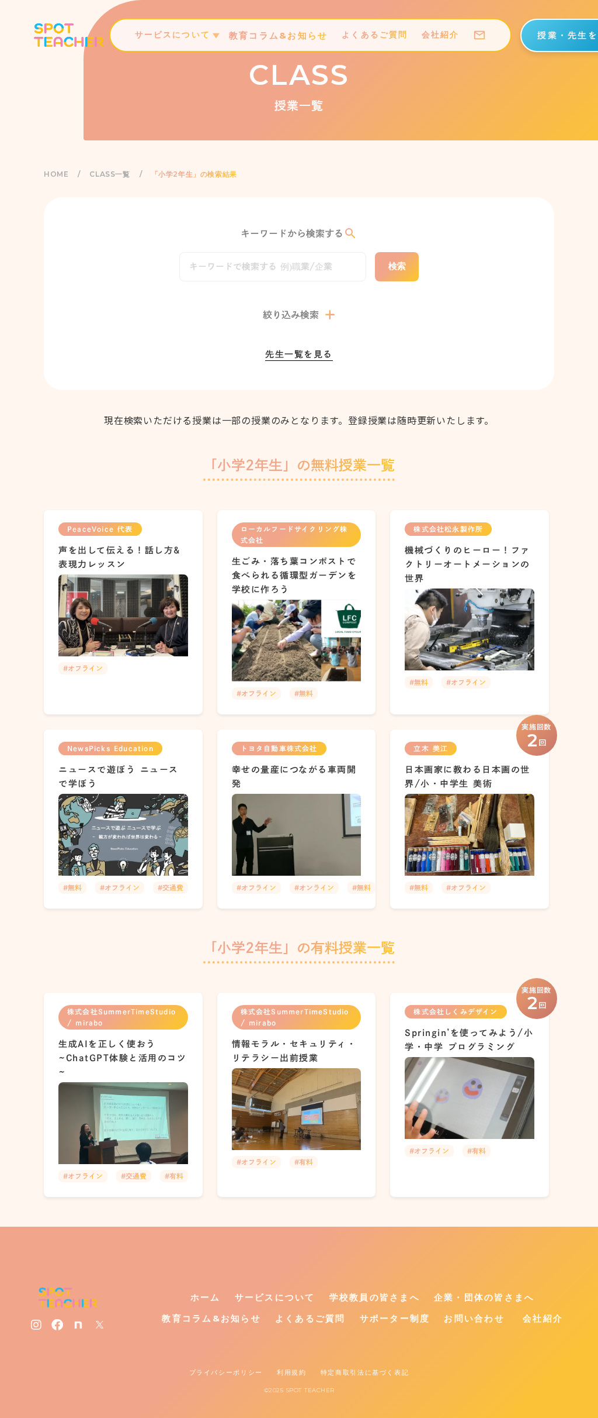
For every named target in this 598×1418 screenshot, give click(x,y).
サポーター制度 (395, 1318)
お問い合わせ (474, 1318)
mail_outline (479, 35)
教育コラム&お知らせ (211, 1318)
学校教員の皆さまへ (374, 1297)
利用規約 (292, 1372)
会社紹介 (541, 1318)
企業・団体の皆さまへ (484, 1297)
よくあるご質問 (310, 1318)
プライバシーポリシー (226, 1372)
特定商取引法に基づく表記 (365, 1372)
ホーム (205, 1297)
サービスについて (275, 1297)
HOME (56, 174)
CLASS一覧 (109, 174)
